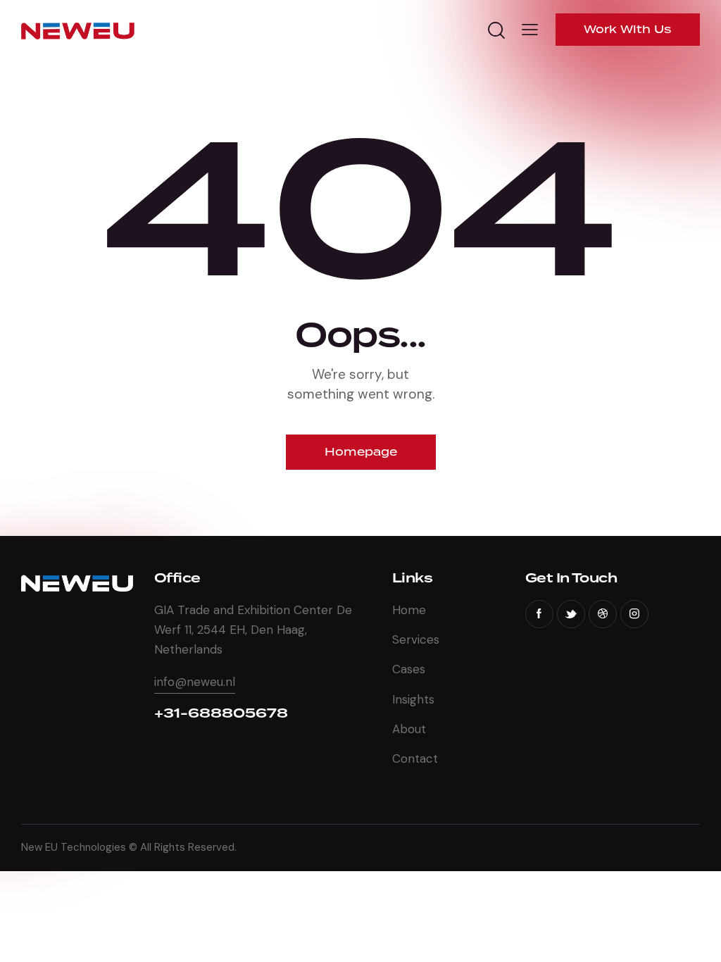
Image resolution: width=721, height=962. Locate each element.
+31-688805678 (221, 713)
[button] (530, 29)
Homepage (361, 451)
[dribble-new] (603, 614)
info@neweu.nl (194, 681)
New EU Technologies (73, 847)
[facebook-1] (539, 614)
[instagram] (634, 614)
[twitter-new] (571, 614)
